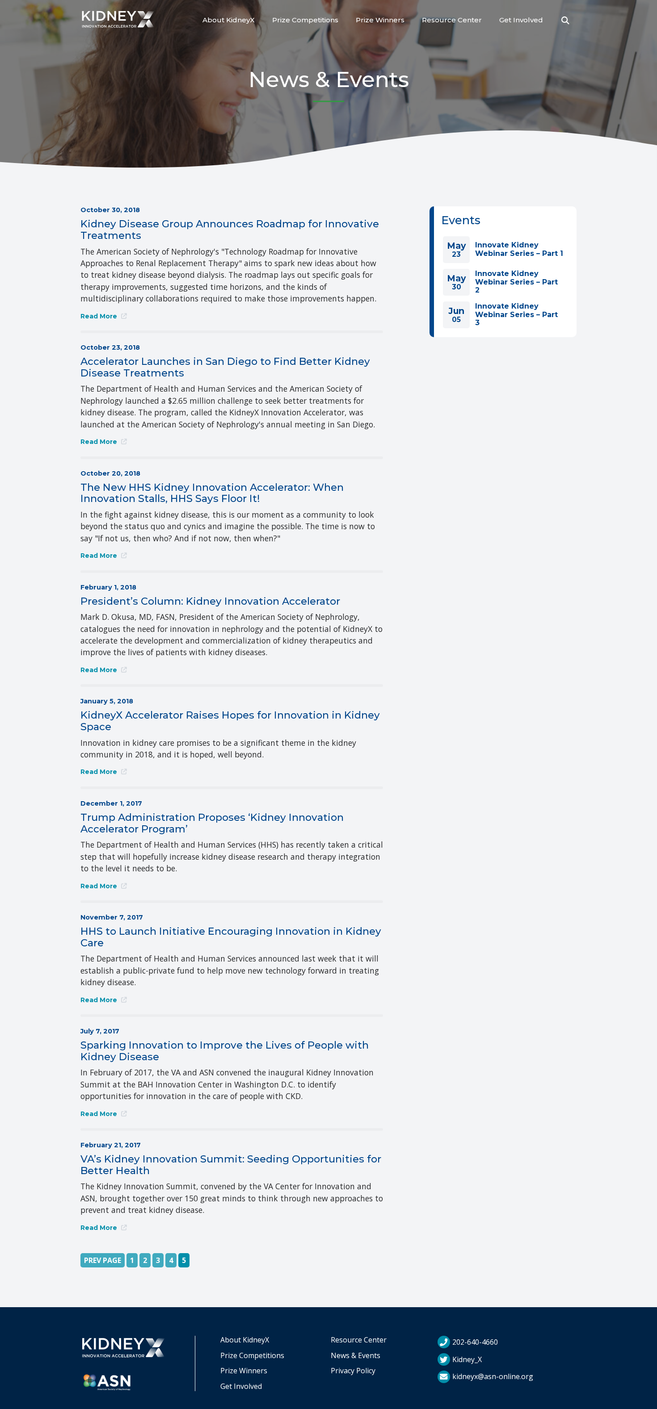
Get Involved (521, 20)
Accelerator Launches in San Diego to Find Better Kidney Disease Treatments (225, 367)
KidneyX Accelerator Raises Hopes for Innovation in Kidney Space (230, 721)
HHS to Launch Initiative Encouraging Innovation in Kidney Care (230, 937)
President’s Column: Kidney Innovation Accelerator (210, 601)
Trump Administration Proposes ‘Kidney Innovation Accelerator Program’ (212, 823)
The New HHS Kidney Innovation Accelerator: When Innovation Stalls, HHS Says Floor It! (212, 493)
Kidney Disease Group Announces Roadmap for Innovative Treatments (229, 229)
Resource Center (452, 20)
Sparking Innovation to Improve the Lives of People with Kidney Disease (224, 1051)
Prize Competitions (305, 20)
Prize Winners (380, 20)
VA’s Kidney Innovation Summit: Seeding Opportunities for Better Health (230, 1165)
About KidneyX (228, 20)
